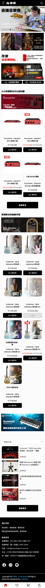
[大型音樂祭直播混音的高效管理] (10, 480)
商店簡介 (5, 527)
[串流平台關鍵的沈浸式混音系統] (10, 494)
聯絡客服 (13, 527)
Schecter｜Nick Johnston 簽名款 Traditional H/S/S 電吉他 (12, 305)
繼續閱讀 (23, 457)
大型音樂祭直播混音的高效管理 (31, 477)
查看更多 (22, 205)
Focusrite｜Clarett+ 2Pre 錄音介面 (12, 182)
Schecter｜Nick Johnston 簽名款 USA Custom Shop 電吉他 (32, 305)
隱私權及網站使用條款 (10, 531)
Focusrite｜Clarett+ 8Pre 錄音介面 (12, 139)
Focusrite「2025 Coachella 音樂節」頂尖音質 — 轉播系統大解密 (30, 449)
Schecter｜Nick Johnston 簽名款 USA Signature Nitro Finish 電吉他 (33, 348)
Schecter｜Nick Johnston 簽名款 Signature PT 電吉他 (12, 262)
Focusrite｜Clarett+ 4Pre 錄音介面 (32, 139)
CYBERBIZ (24, 579)
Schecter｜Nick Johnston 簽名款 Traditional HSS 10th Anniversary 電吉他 (12, 395)
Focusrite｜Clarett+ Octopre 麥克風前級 (32, 184)
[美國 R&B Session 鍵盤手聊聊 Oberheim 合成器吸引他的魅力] (10, 466)
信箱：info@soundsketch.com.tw (15, 548)
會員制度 (23, 531)
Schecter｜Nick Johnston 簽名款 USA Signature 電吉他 (12, 350)
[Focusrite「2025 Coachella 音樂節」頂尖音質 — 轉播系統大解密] (10, 452)
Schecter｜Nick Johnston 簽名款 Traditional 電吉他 (32, 262)
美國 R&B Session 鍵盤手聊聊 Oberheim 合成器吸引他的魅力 (30, 463)
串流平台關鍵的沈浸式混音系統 (31, 491)
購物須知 (21, 527)
